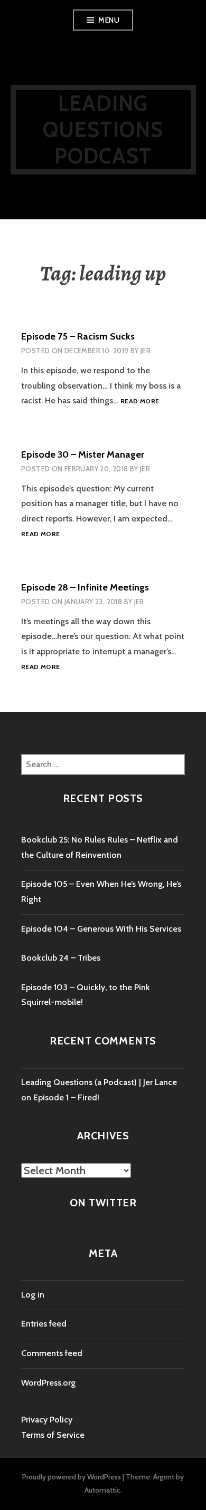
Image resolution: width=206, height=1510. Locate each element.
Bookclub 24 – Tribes (60, 958)
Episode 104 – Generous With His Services (101, 929)
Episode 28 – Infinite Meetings (85, 587)
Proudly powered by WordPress (71, 1477)
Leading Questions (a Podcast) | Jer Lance (99, 1082)
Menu (108, 20)
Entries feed (44, 1324)
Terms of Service (53, 1435)
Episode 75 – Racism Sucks (78, 336)
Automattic (102, 1490)
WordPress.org (48, 1383)
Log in (32, 1295)
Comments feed (51, 1353)
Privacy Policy (46, 1420)
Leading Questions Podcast (103, 129)
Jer (146, 350)
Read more (139, 401)
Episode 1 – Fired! (66, 1097)
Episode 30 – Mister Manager (82, 454)
